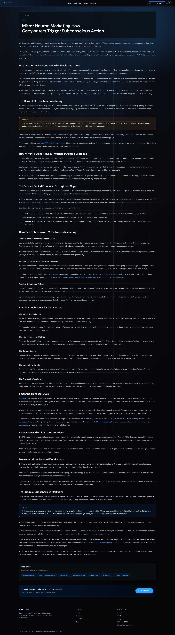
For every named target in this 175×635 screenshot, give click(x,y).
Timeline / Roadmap (121, 575)
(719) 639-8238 (122, 622)
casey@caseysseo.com (125, 625)
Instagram (120, 619)
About (86, 3)
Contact (93, 3)
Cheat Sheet (94, 575)
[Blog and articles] (170, 3)
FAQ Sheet (106, 575)
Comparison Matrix (79, 575)
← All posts (25, 15)
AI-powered (24, 398)
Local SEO (79, 619)
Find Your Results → (144, 591)
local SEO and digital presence (53, 143)
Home (69, 3)
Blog (77, 622)
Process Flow (64, 575)
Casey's (24, 610)
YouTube (120, 613)
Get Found (77, 3)
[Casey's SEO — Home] (9, 3)
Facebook (120, 616)
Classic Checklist (28, 575)
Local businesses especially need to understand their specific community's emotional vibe (88, 277)
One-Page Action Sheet (47, 575)
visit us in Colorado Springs (101, 542)
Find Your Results (156, 3)
